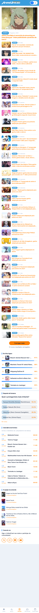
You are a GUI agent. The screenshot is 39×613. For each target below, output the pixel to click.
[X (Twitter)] (4, 540)
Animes (5, 33)
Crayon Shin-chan (14, 451)
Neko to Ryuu (12, 482)
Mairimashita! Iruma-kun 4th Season (20, 455)
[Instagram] (9, 540)
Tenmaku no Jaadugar (17, 385)
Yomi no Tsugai (13, 440)
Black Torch (11, 467)
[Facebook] (15, 540)
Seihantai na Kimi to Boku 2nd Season (20, 378)
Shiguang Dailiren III (17, 371)
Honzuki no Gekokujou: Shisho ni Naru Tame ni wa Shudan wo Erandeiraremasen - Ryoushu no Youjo (18, 461)
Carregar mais (19, 343)
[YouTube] (20, 540)
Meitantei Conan (13, 435)
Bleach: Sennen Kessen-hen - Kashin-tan (20, 358)
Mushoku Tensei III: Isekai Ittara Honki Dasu (21, 364)
